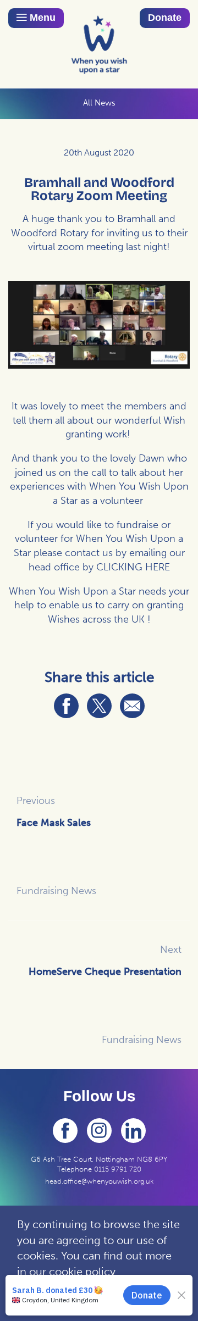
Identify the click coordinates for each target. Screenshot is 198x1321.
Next (171, 949)
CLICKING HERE (133, 567)
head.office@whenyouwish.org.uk (99, 1181)
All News (99, 103)
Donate (165, 17)
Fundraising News (56, 891)
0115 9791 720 (117, 1169)
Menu (41, 17)
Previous (35, 801)
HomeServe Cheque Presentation (105, 971)
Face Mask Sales (53, 823)
